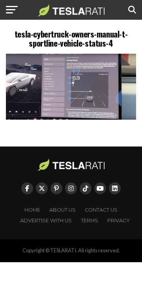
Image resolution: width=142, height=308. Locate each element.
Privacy (118, 220)
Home (32, 210)
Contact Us (101, 210)
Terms (89, 220)
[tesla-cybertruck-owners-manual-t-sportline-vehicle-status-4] (71, 117)
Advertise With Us (46, 220)
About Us (62, 210)
